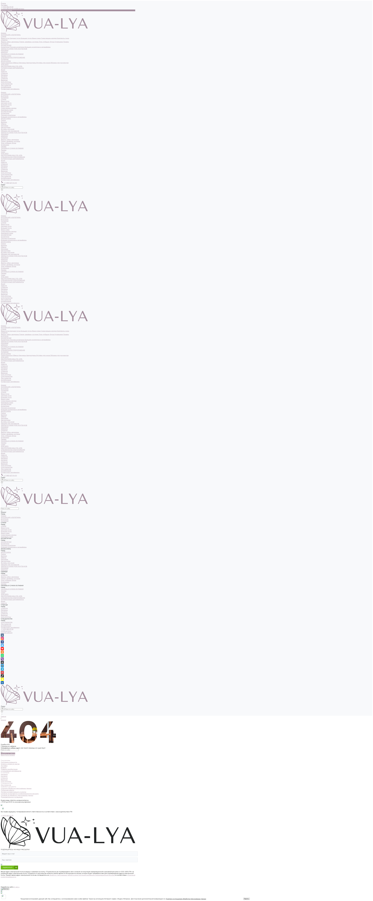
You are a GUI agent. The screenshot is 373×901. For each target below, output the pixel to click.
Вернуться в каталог (8, 755)
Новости (4, 162)
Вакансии (4, 80)
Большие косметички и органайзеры (38, 47)
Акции (3, 160)
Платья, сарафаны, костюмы (29, 42)
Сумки (9, 56)
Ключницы (22, 63)
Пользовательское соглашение (12, 797)
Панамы (66, 42)
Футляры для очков (43, 63)
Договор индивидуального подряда (13, 792)
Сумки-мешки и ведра (49, 38)
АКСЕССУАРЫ (6, 61)
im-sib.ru (16, 887)
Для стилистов (6, 85)
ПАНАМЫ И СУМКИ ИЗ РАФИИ (12, 54)
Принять (246, 899)
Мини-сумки (36, 38)
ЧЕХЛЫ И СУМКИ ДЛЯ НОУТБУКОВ (14, 49)
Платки (3, 63)
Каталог (3, 92)
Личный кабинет (7, 633)
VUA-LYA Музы (6, 82)
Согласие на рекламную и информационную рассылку (20, 794)
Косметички (5, 47)
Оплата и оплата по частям (10, 764)
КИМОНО (4, 52)
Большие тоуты (26, 38)
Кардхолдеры (31, 63)
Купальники (59, 42)
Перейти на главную (8, 753)
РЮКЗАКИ (4, 50)
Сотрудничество (6, 174)
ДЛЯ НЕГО (4, 64)
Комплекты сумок (63, 38)
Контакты (4, 77)
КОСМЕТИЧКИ (6, 45)
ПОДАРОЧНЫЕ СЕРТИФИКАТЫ (12, 68)
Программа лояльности (9, 762)
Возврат (4, 767)
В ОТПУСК (4, 43)
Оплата (3, 3)
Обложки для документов (59, 63)
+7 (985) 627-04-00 (10, 183)
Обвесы (16, 63)
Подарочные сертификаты (10, 180)
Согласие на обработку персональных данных (17, 795)
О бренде (4, 78)
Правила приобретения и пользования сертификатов (11, 770)
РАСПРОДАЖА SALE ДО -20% (11, 66)
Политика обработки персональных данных (16, 788)
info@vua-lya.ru (19, 9)
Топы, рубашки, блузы (47, 42)
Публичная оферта (7, 790)
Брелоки (9, 63)
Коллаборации (6, 87)
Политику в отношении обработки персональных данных (186, 899)
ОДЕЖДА (4, 40)
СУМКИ (3, 36)
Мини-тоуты (5, 38)
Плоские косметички (17, 47)
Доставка (4, 5)
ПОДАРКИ (4, 59)
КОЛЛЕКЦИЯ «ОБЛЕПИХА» (11, 35)
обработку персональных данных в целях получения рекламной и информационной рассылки (82, 875)
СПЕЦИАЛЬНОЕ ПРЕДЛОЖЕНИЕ (13, 57)
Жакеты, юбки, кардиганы (10, 42)
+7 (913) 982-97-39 (7, 629)
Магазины (4, 75)
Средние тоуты (15, 38)
